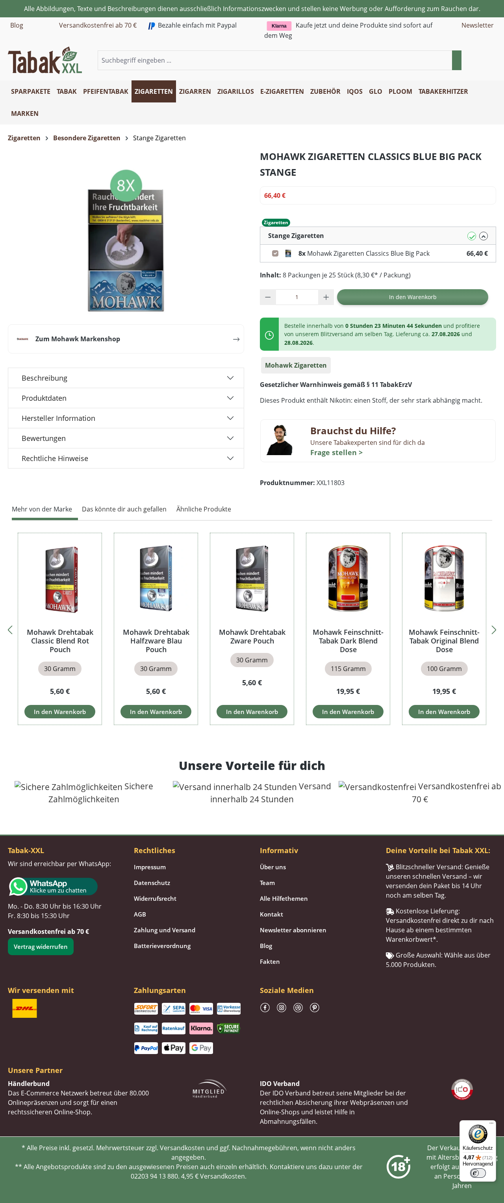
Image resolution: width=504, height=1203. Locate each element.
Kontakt (271, 914)
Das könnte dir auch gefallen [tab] (124, 509)
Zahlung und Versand (164, 930)
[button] (491, 60)
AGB (140, 914)
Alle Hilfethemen (284, 898)
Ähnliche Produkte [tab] (203, 509)
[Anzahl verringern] (268, 297)
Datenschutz (152, 883)
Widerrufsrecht (155, 898)
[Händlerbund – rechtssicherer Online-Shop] (210, 1087)
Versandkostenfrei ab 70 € (98, 25)
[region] (252, 628)
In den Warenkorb (413, 297)
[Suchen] (456, 60)
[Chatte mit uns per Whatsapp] (63, 886)
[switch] (478, 1173)
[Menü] (491, 1125)
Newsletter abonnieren (293, 930)
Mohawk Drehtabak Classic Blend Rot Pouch (60, 641)
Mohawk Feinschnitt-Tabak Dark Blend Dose (348, 641)
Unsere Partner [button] (35, 1070)
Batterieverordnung (162, 946)
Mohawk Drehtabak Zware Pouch (252, 636)
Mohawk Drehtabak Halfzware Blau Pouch (156, 641)
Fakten (270, 961)
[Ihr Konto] (482, 60)
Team (267, 883)
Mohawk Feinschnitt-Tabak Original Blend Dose (444, 641)
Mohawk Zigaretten (296, 365)
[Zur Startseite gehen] (45, 59)
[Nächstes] (494, 628)
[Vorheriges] (10, 628)
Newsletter (477, 25)
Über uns (273, 867)
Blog (16, 25)
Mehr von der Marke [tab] (42, 509)
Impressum (150, 867)
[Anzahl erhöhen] (326, 297)
